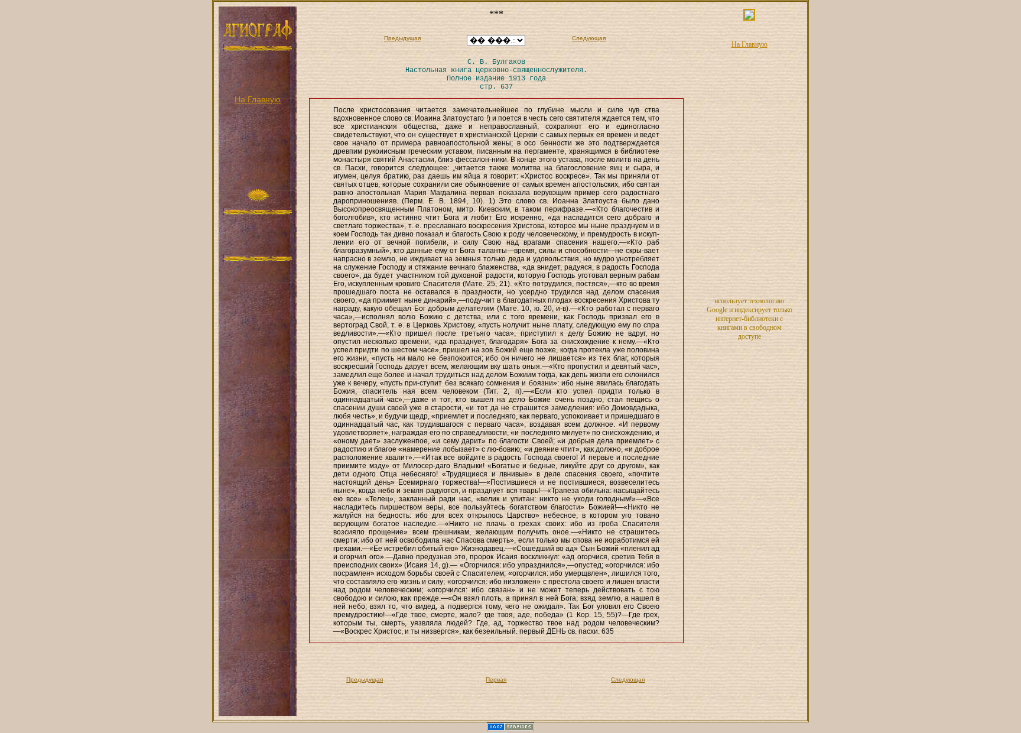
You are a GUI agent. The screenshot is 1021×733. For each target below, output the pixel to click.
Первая (496, 679)
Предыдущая (402, 38)
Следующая (589, 38)
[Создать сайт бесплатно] (510, 729)
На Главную (258, 99)
